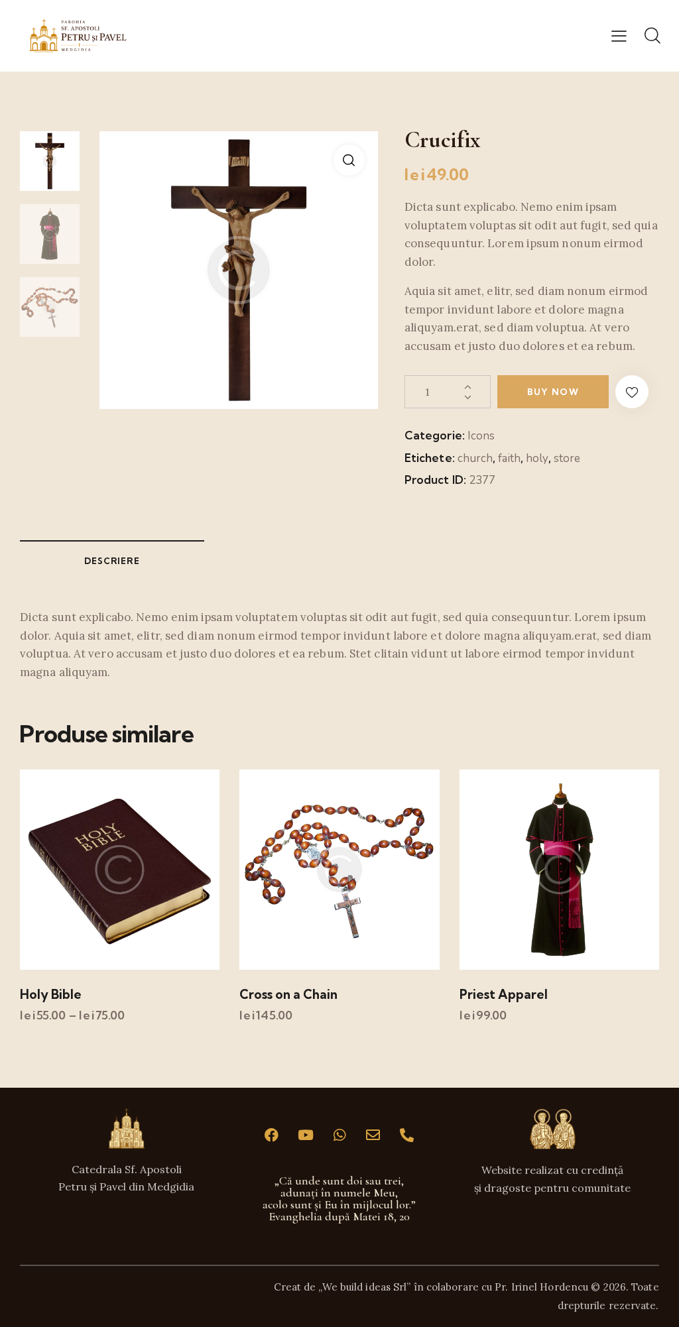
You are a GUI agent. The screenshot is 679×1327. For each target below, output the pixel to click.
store (567, 458)
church (475, 458)
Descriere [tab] (111, 560)
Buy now (553, 391)
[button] (619, 36)
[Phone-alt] (407, 1135)
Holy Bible (51, 994)
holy (537, 458)
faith (509, 458)
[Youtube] (305, 1135)
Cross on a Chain (288, 994)
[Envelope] (373, 1135)
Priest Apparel (504, 994)
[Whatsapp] (339, 1135)
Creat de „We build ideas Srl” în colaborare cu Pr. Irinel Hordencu (431, 1287)
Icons (481, 435)
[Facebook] (272, 1135)
